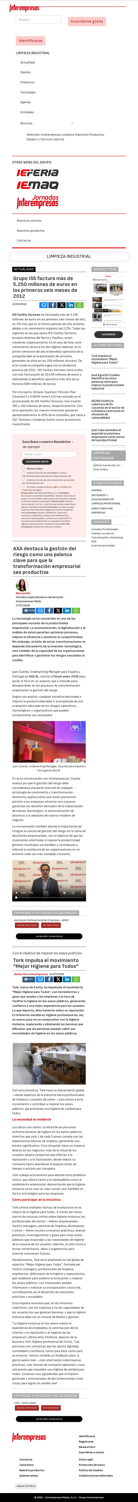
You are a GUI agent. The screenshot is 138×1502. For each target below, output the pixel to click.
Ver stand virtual (51, 925)
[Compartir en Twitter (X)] (61, 305)
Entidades (27, 112)
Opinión (25, 72)
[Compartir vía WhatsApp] (79, 305)
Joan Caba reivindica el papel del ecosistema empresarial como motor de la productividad (108, 435)
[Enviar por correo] (43, 305)
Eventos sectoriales (103, 545)
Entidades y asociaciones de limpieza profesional (106, 499)
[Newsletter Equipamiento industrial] (108, 298)
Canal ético (26, 1465)
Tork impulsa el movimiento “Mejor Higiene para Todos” (104, 359)
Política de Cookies (91, 1470)
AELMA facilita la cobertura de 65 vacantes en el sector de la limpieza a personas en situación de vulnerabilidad (107, 409)
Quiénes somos (28, 1475)
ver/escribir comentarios (49, 936)
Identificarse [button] (30, 40)
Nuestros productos (31, 231)
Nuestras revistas (29, 221)
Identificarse (87, 1436)
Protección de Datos (92, 1465)
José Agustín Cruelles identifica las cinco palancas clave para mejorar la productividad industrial (107, 381)
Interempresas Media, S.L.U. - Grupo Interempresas (74, 1497)
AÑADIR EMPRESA (26, 1486)
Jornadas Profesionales (104, 529)
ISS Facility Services (26, 315)
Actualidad (27, 62)
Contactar (24, 240)
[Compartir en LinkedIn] (70, 305)
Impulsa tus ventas (102, 533)
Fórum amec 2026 (66, 676)
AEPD (63, 524)
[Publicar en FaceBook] (52, 305)
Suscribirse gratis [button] (87, 21)
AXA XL (34, 676)
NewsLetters (87, 1447)
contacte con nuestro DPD (57, 518)
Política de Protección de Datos (47, 527)
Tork (15, 987)
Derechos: (32, 513)
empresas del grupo (43, 510)
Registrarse (86, 1441)
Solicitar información (27, 925)
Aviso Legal (52, 487)
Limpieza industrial (33, 53)
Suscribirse (109, 334)
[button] (47, 123)
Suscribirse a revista (91, 1452)
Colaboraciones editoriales (96, 1475)
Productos (27, 82)
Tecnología (27, 92)
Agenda (25, 102)
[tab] (69, 123)
